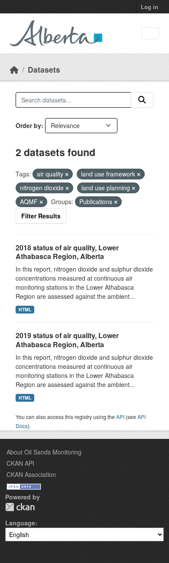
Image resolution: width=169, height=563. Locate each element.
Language (20, 522)
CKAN (20, 507)
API (120, 416)
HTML (25, 309)
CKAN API (20, 463)
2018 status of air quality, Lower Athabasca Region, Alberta (67, 252)
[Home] (14, 69)
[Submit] (142, 100)
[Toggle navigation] (150, 33)
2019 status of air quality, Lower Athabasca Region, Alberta (67, 339)
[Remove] (66, 174)
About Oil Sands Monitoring (43, 452)
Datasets (44, 69)
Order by (28, 125)
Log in (149, 7)
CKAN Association (31, 474)
